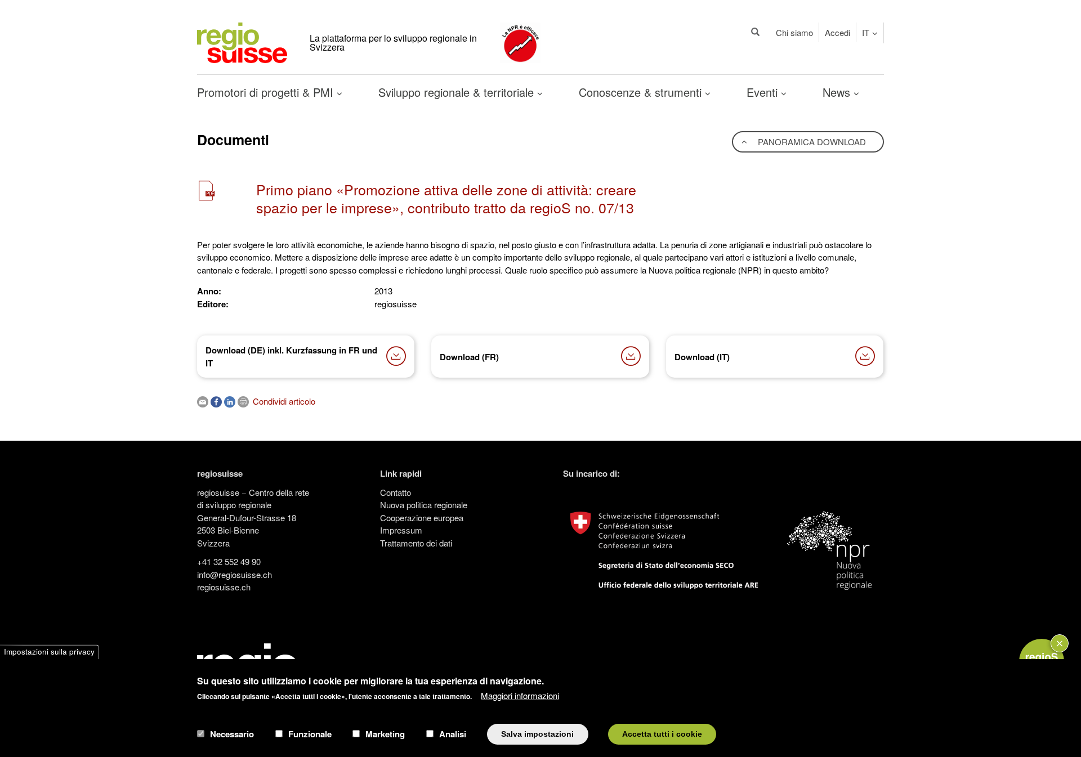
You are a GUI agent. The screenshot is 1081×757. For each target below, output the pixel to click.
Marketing (385, 734)
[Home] (242, 41)
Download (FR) (469, 357)
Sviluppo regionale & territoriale (457, 92)
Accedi (837, 32)
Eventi (764, 92)
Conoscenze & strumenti (642, 92)
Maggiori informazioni (520, 695)
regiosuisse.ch (224, 587)
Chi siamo (794, 32)
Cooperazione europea (421, 517)
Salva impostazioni (537, 733)
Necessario (232, 734)
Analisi (452, 734)
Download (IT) (702, 357)
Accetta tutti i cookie (662, 733)
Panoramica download (811, 141)
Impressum (401, 530)
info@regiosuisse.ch (234, 574)
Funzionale (310, 734)
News (838, 92)
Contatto (395, 492)
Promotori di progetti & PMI (267, 92)
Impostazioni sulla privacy (49, 652)
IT (865, 32)
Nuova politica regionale (423, 504)
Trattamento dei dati (416, 543)
